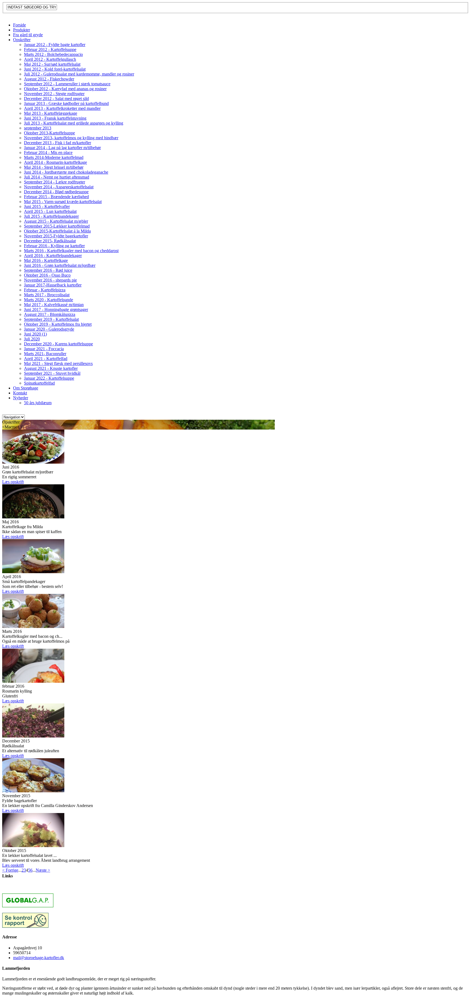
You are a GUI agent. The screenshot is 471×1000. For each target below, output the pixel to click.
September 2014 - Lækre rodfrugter (54, 182)
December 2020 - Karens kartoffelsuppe (58, 344)
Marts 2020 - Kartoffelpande (48, 299)
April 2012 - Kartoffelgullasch (50, 59)
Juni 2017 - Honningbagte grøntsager (56, 309)
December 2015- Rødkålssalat (50, 240)
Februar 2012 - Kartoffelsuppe (50, 49)
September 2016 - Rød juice (48, 270)
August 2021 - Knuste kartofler (51, 368)
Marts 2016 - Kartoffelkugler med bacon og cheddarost (71, 250)
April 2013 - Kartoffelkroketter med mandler (62, 108)
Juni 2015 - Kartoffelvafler (47, 206)
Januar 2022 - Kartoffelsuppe (49, 378)
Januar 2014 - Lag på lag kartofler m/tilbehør (62, 147)
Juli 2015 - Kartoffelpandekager (51, 216)
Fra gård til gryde (28, 34)
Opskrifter (22, 39)
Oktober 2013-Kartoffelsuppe (49, 133)
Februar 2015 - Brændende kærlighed (56, 196)
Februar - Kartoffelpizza (44, 290)
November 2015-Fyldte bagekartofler (56, 236)
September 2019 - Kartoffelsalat (51, 319)
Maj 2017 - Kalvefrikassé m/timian (54, 304)
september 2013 (37, 128)
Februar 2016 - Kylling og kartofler (54, 245)
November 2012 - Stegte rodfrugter (54, 93)
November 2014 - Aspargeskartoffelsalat (58, 187)
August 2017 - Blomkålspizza (49, 314)
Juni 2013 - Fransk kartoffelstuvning (55, 118)
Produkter (21, 30)
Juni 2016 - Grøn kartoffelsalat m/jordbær (59, 265)
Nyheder (20, 397)
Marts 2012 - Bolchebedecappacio (53, 54)
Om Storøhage (25, 388)
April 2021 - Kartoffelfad (45, 358)
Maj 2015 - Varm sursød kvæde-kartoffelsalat (63, 201)
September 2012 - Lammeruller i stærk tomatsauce (67, 83)
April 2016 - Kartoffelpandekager (53, 255)
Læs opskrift (13, 481)
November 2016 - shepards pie (50, 280)
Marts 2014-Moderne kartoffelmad (53, 157)
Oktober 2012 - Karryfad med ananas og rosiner (65, 88)
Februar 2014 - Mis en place (48, 152)
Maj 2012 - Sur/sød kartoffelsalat (52, 64)
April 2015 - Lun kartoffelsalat (50, 211)
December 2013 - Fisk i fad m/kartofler (57, 142)
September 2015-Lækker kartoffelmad (57, 226)
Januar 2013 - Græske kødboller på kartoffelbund (66, 103)
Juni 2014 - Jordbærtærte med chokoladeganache (66, 172)
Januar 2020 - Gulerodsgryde (49, 329)
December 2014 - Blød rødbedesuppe (56, 191)
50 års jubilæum (38, 402)
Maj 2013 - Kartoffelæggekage (50, 113)
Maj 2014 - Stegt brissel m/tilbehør (53, 167)
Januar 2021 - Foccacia (44, 348)
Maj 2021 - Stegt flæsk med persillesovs (58, 363)
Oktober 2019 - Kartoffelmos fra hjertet (58, 324)
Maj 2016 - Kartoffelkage (46, 260)
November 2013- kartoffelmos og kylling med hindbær (71, 137)
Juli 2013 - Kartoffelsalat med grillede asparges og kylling (73, 123)
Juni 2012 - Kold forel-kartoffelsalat (55, 69)
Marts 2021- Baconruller (45, 353)
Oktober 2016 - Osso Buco (47, 275)
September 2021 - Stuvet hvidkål (52, 373)
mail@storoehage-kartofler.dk (38, 957)
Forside (19, 25)
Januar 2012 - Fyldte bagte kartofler (54, 44)
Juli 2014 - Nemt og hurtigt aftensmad (56, 177)
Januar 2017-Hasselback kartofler (52, 285)
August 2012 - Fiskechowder (49, 79)
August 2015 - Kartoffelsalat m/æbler (56, 221)
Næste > (43, 870)
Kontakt (20, 393)
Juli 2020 (32, 339)
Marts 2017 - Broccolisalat (47, 294)
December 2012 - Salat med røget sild (56, 98)
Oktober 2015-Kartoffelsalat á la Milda (57, 231)
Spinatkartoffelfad (39, 383)
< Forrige (10, 870)
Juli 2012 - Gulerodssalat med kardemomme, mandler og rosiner (79, 74)
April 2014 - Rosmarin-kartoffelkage (55, 162)
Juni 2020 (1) (35, 334)
